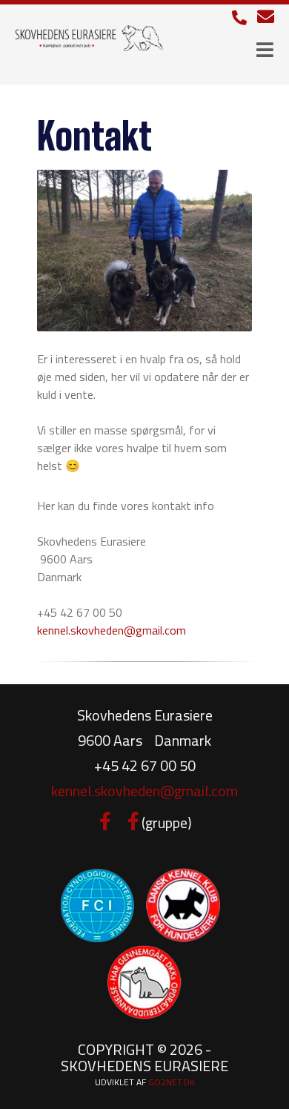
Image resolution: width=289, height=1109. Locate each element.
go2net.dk (171, 1082)
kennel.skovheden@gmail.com (111, 630)
